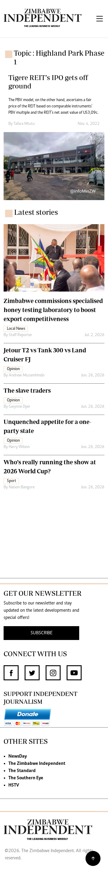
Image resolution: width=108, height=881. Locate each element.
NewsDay (17, 756)
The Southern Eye (25, 778)
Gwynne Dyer (19, 407)
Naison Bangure (21, 487)
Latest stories (36, 212)
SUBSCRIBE (41, 633)
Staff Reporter (20, 335)
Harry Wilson (19, 447)
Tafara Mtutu (24, 124)
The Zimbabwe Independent (36, 763)
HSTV (13, 785)
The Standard (22, 770)
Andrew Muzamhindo (26, 375)
